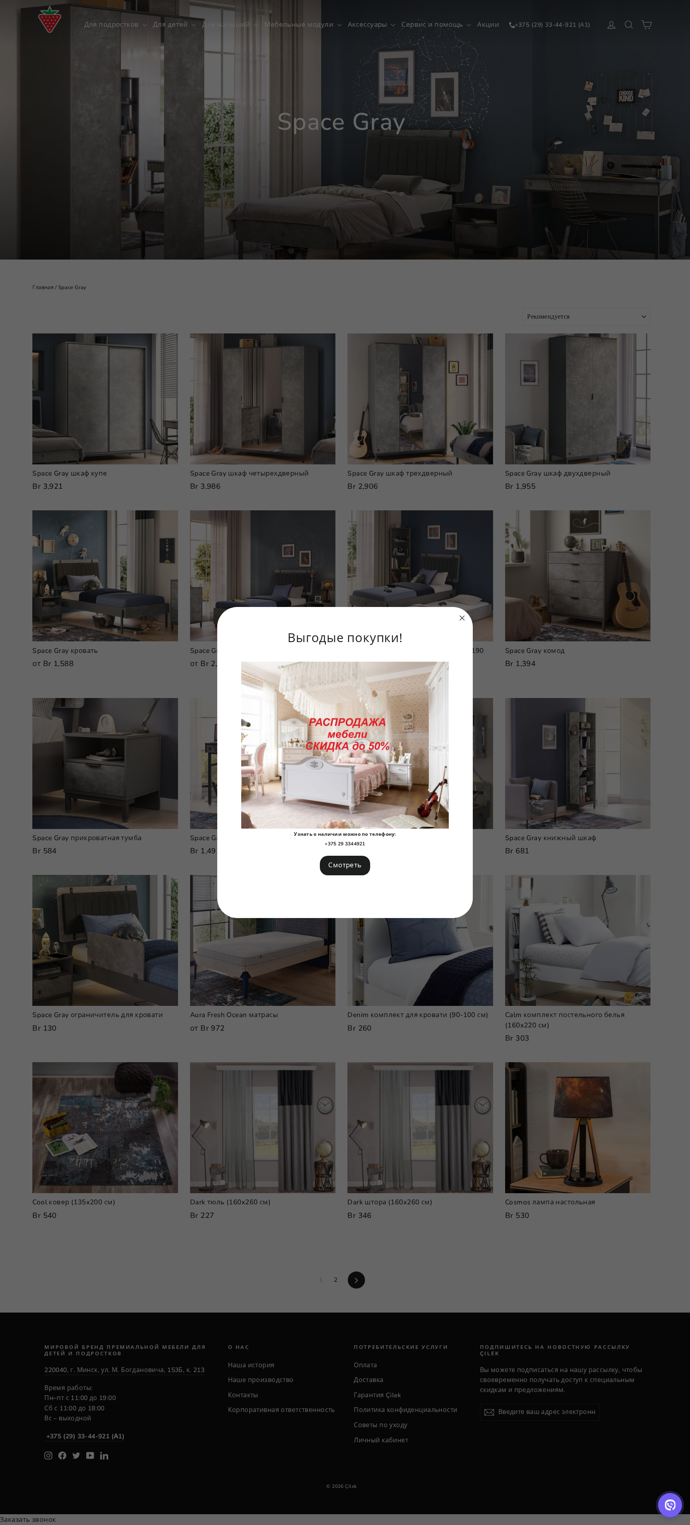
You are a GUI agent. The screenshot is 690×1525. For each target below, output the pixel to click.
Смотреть (344, 865)
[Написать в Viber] (670, 1505)
